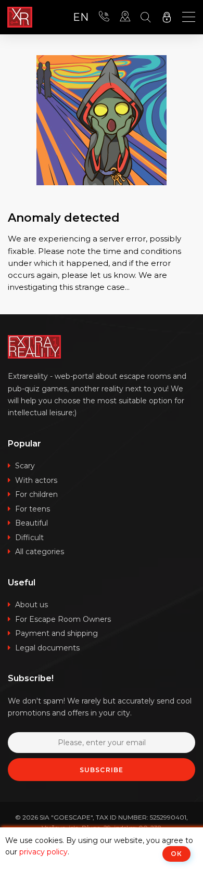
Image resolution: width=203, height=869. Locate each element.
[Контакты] (104, 17)
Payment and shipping (56, 633)
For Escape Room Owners (63, 619)
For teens (32, 509)
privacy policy (43, 852)
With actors (36, 480)
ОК (176, 854)
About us (31, 604)
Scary (25, 465)
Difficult (29, 537)
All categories (39, 551)
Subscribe (102, 770)
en (80, 17)
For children (36, 494)
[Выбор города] (125, 17)
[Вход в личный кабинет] (166, 17)
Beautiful (31, 523)
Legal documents (47, 648)
